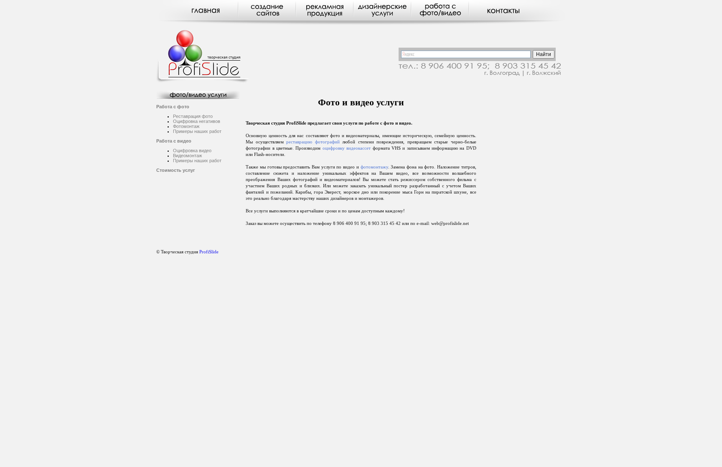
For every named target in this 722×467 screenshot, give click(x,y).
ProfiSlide (209, 251)
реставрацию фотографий (312, 142)
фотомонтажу (374, 167)
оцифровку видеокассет (347, 148)
